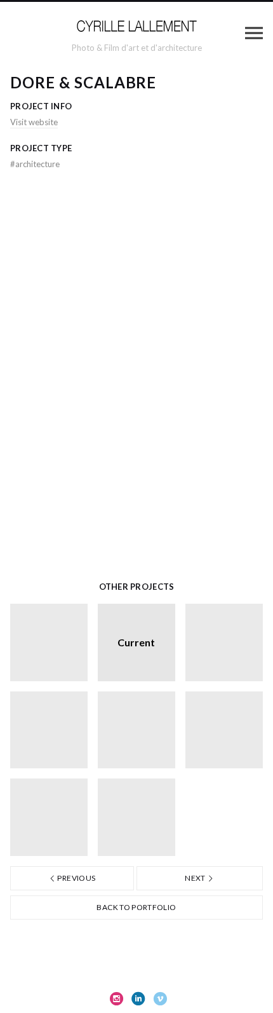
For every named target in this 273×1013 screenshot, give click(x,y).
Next (196, 878)
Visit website (34, 122)
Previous (75, 878)
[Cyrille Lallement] (136, 27)
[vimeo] (160, 998)
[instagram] (117, 998)
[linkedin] (138, 998)
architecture (35, 164)
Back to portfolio (136, 907)
